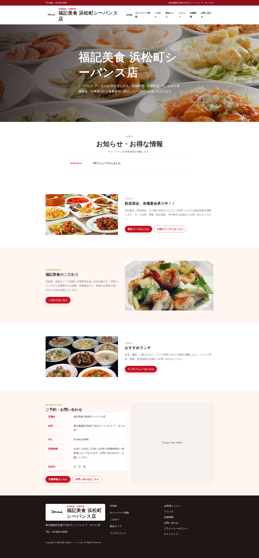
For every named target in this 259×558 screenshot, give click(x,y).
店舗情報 (193, 15)
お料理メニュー (172, 506)
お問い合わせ (206, 15)
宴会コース (170, 15)
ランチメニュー (118, 533)
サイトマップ (171, 534)
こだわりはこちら (58, 300)
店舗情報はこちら (58, 479)
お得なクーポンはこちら (170, 229)
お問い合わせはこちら (87, 479)
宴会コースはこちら (138, 229)
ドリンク (168, 511)
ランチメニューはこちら (141, 369)
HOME (129, 15)
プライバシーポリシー (176, 528)
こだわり (158, 15)
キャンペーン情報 (142, 15)
